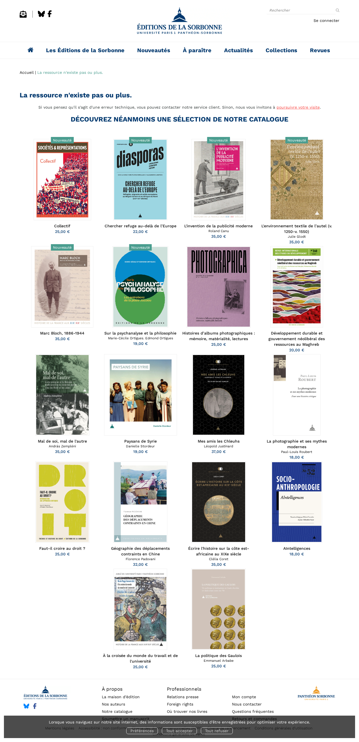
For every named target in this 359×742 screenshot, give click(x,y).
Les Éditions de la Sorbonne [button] (85, 50)
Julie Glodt (297, 237)
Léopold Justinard (218, 446)
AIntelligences (296, 548)
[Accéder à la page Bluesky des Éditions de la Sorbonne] (41, 16)
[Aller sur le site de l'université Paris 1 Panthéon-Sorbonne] (316, 693)
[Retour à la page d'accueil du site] (179, 22)
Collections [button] (281, 50)
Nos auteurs (113, 704)
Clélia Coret (218, 559)
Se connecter (326, 20)
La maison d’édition (121, 697)
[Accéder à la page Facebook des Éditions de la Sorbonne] (49, 16)
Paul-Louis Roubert (296, 452)
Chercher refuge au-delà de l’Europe (140, 226)
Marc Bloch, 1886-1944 (62, 333)
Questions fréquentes (253, 711)
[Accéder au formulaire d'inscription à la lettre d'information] (23, 16)
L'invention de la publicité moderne (218, 226)
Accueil (27, 72)
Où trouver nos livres (187, 711)
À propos (112, 689)
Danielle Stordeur (140, 446)
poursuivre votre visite (298, 107)
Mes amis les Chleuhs (219, 441)
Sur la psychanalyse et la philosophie (140, 333)
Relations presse (183, 697)
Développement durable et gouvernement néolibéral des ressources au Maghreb (296, 339)
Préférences (142, 731)
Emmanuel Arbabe (219, 661)
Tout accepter (179, 731)
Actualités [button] (238, 50)
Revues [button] (320, 50)
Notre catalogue (117, 711)
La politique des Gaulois (218, 655)
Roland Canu (218, 231)
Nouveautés (153, 50)
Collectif (62, 226)
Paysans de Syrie (140, 441)
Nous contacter (247, 704)
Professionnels (184, 689)
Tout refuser (217, 731)
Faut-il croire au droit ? (62, 548)
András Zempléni (62, 446)
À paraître (197, 50)
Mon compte (244, 697)
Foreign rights (180, 704)
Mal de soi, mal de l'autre (62, 441)
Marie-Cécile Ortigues (125, 338)
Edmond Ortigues (159, 338)
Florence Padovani (140, 559)
